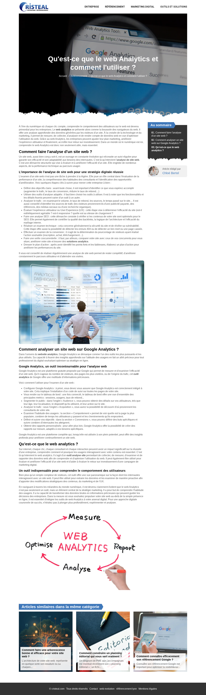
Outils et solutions (173, 6)
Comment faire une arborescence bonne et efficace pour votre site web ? (43, 653)
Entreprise (92, 6)
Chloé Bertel (170, 173)
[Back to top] (197, 686)
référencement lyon (126, 688)
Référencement (115, 6)
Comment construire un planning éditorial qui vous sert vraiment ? (100, 655)
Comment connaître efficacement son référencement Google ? (157, 658)
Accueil (63, 76)
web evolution (107, 688)
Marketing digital (142, 6)
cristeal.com (58, 688)
